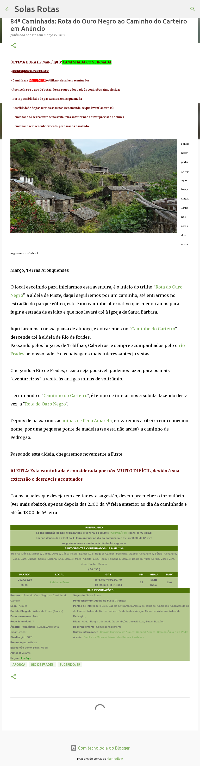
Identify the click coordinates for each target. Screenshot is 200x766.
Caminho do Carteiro (153, 328)
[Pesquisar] (193, 9)
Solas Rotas (37, 9)
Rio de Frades (42, 664)
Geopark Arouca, (146, 632)
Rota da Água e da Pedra (172, 632)
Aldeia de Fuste (60, 582)
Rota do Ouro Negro (45, 403)
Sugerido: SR (70, 664)
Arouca (18, 664)
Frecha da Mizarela (95, 637)
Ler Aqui (26, 658)
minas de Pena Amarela (87, 420)
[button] (13, 45)
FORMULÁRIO (118, 532)
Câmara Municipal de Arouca (117, 632)
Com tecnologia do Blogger (103, 748)
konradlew (115, 758)
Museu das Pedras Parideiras (126, 637)
